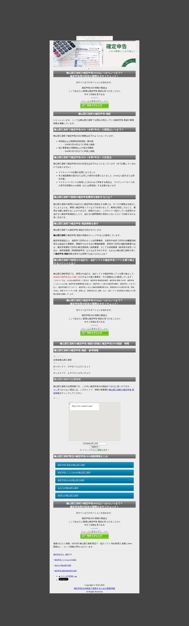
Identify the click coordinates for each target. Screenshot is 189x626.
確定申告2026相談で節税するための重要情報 (94, 588)
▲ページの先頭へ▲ (67, 576)
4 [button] (100, 69)
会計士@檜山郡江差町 (63, 565)
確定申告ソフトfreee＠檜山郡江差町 (74, 472)
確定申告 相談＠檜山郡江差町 (71, 465)
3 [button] (96, 69)
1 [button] (88, 69)
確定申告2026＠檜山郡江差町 (71, 480)
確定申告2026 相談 (61, 554)
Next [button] (137, 54)
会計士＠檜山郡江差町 (68, 488)
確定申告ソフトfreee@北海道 (65, 560)
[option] (94, 54)
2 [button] (92, 69)
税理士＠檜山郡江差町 (68, 495)
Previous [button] (51, 54)
